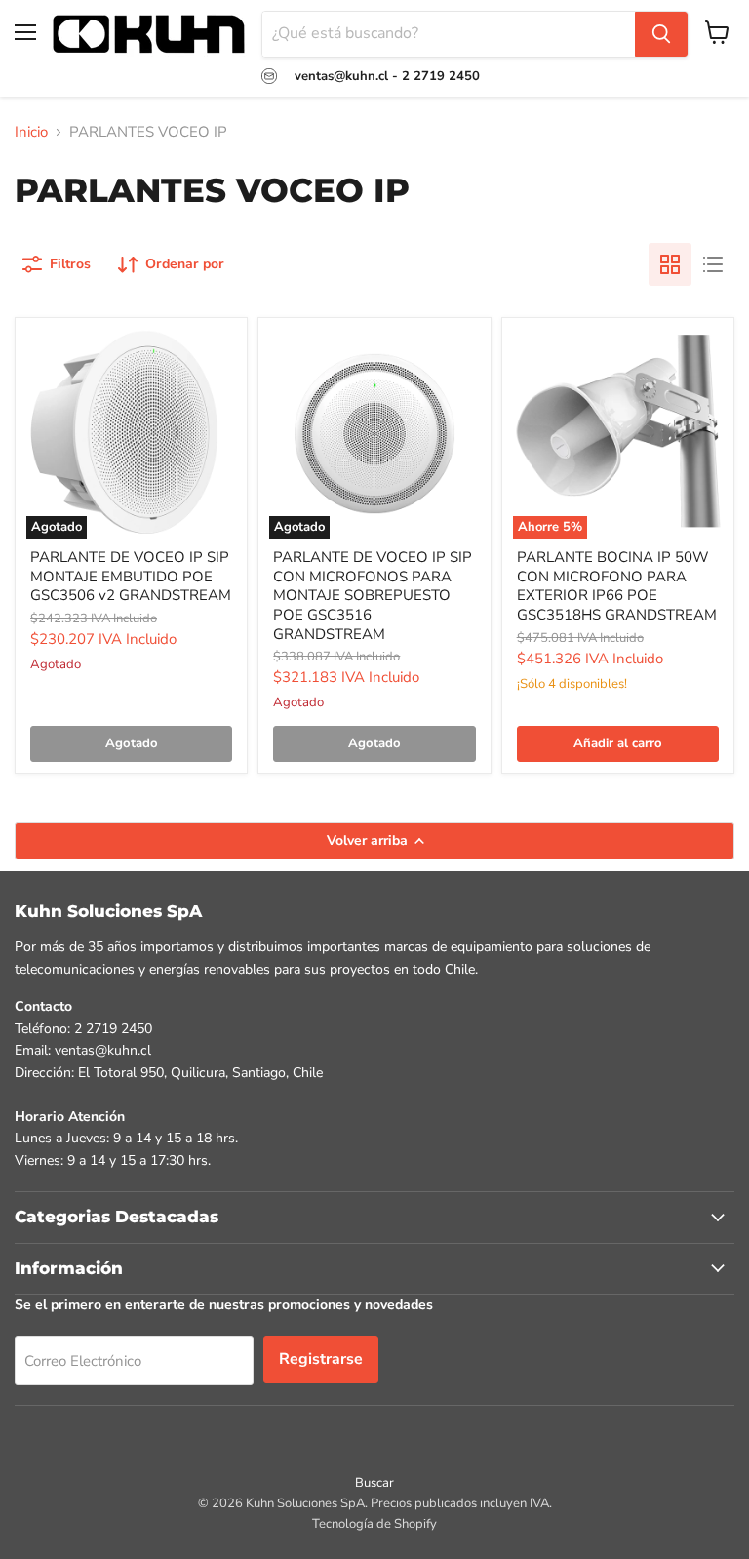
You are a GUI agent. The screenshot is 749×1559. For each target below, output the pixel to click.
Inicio (31, 132)
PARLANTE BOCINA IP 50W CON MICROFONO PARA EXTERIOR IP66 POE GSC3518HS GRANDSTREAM (617, 585)
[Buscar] (661, 34)
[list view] (712, 264)
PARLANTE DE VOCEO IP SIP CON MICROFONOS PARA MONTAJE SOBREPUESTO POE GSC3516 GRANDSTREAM (372, 595)
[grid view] (670, 264)
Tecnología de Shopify (374, 1524)
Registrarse (321, 1359)
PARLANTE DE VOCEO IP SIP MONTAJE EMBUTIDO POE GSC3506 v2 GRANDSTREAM (130, 576)
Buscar (374, 1483)
